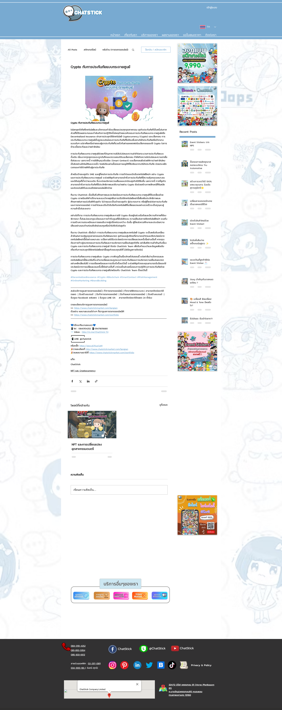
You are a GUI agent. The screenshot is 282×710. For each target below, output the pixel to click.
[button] (128, 393)
